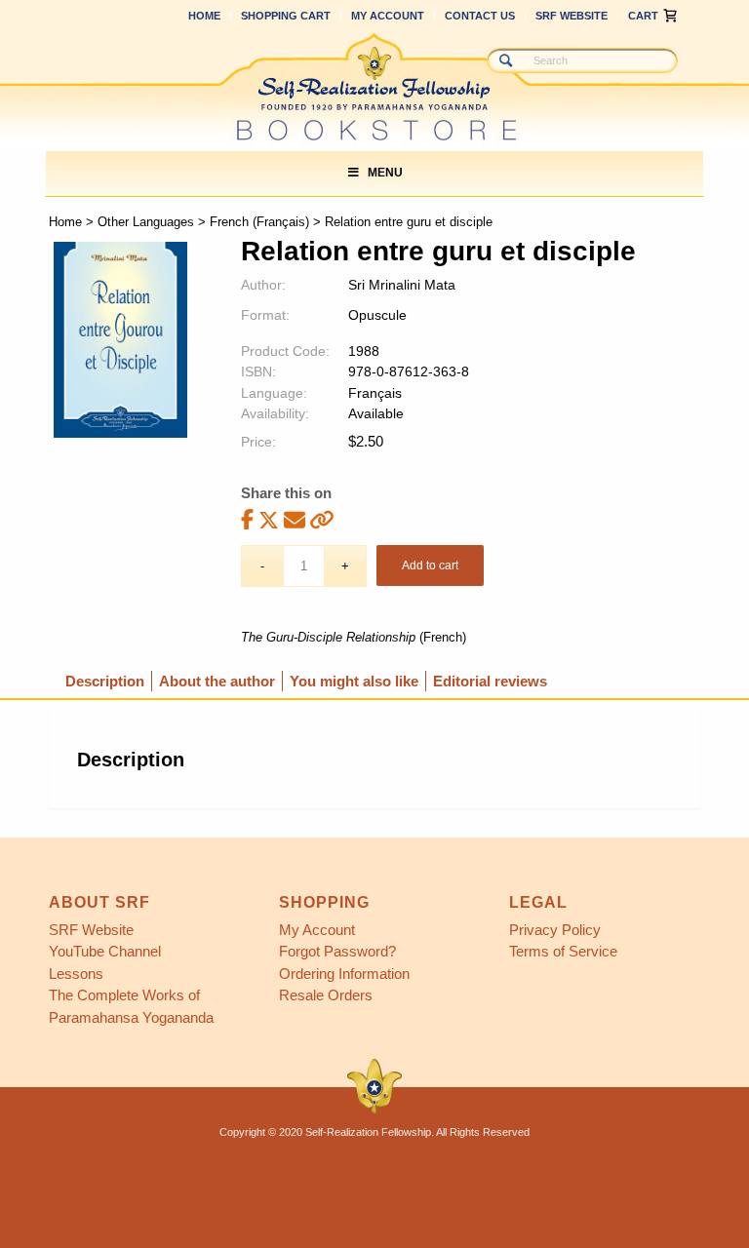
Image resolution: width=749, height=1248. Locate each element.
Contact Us (480, 15)
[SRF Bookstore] (374, 86)
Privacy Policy (555, 929)
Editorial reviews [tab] (490, 681)
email (294, 519)
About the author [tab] (217, 681)
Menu (385, 172)
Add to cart (430, 565)
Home (204, 15)
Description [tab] (104, 681)
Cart (643, 15)
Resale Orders (326, 995)
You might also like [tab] (354, 681)
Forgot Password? (337, 951)
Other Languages (146, 221)
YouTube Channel (105, 951)
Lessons (76, 973)
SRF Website (571, 15)
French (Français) (259, 221)
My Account (387, 15)
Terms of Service (563, 951)
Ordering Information (344, 973)
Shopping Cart (286, 15)
